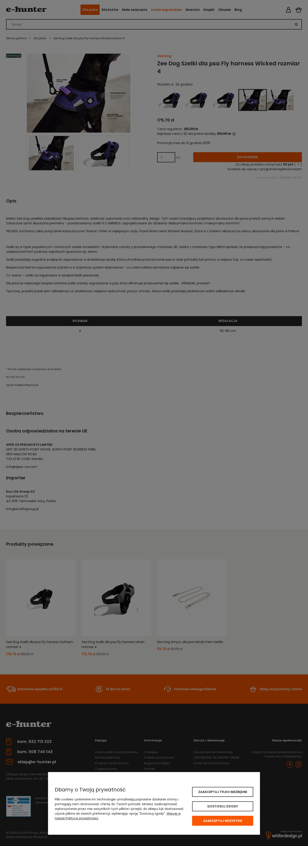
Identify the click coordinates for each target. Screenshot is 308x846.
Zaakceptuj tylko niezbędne (222, 792)
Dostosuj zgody (222, 806)
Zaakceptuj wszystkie (222, 820)
